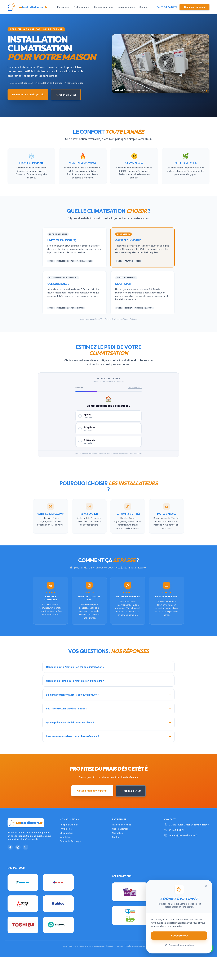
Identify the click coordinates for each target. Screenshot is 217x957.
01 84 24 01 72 (176, 830)
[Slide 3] (206, 91)
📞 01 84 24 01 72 (66, 94)
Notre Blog (117, 833)
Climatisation (66, 833)
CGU (127, 946)
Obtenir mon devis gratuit (92, 790)
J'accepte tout (179, 935)
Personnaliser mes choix (181, 945)
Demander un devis (194, 7)
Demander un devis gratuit (28, 94)
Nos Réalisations (121, 829)
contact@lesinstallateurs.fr (183, 835)
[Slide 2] (204, 90)
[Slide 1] (202, 90)
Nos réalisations (126, 7)
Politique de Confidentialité (142, 946)
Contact (143, 7)
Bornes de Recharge (70, 841)
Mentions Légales (115, 946)
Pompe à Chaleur (69, 824)
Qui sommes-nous (103, 7)
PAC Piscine (66, 829)
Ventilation (65, 837)
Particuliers (63, 7)
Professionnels (81, 7)
